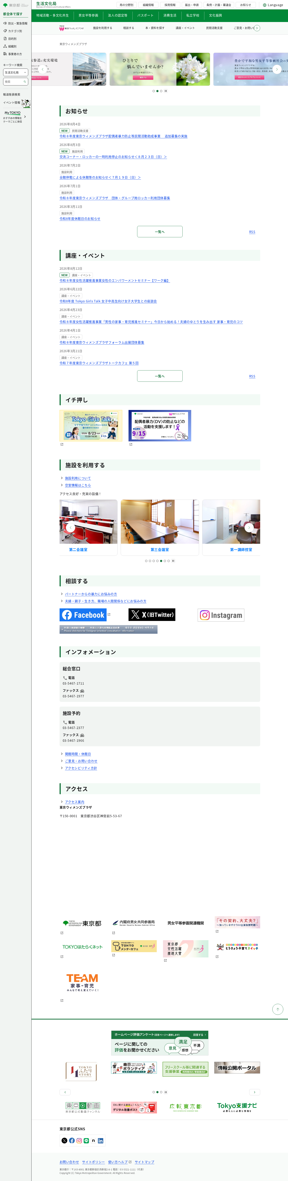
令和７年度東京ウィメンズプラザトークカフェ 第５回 (99, 362)
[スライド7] (169, 561)
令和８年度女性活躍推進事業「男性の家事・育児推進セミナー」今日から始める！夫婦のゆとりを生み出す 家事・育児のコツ (151, 321)
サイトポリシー (93, 1161)
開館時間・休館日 (78, 753)
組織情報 (148, 5)
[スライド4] (157, 561)
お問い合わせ (69, 1161)
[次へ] (277, 69)
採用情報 (170, 5)
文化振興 (215, 15)
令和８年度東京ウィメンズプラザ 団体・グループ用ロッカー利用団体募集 (115, 197)
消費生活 (170, 15)
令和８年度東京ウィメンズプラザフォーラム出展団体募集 (102, 342)
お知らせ (245, 5)
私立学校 (192, 15)
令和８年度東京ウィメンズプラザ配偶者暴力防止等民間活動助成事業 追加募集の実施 (124, 136)
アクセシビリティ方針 (81, 768)
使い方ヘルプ (118, 1161)
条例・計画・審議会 (218, 5)
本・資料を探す (155, 28)
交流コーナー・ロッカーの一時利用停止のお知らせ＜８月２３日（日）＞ (113, 156)
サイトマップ (144, 1161)
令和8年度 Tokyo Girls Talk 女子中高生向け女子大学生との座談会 (108, 301)
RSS (252, 231)
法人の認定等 (118, 15)
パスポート (145, 15)
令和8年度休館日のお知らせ (80, 218)
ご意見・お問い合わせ (247, 28)
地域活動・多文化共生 (52, 15)
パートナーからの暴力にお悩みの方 (91, 593)
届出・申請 (192, 5)
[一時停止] (166, 91)
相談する (128, 28)
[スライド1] (154, 91)
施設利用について (78, 478)
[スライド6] (165, 561)
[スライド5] (161, 561)
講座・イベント (185, 28)
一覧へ (160, 231)
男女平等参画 (88, 15)
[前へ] (42, 69)
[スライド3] (161, 91)
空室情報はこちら (78, 485)
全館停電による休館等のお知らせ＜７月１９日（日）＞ (100, 177)
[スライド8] (161, 1092)
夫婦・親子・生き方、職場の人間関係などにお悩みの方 (106, 601)
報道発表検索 (11, 94)
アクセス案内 (74, 801)
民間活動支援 (214, 28)
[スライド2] (157, 91)
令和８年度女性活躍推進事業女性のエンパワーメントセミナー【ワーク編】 (115, 280)
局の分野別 (126, 5)
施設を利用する (102, 28)
